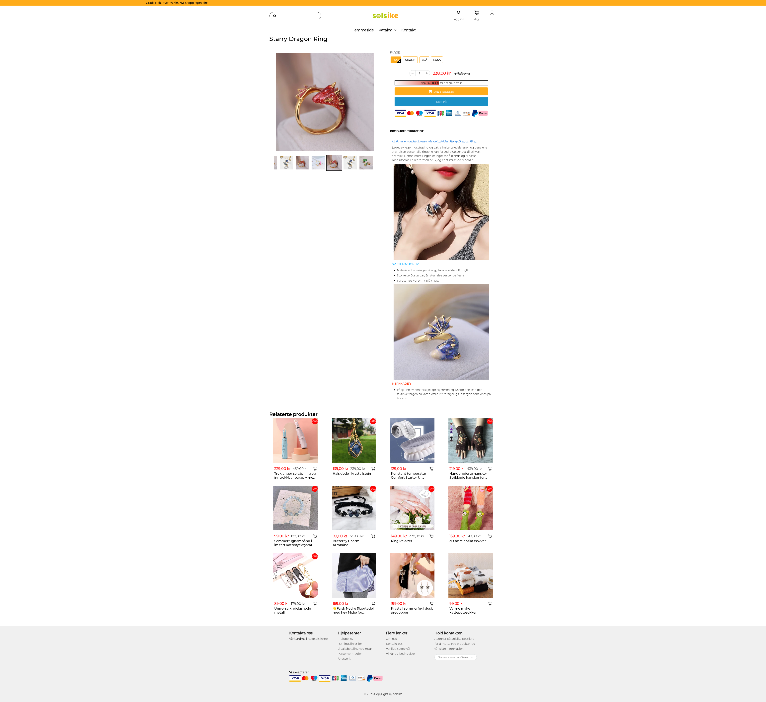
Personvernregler (350, 653)
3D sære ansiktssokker (467, 541)
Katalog (386, 30)
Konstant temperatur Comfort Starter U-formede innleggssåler (409, 477)
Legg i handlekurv (443, 91)
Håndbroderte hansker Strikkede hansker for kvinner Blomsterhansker (470, 477)
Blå (424, 59)
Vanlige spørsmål (398, 649)
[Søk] (275, 16)
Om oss (391, 639)
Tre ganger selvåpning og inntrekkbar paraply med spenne (295, 477)
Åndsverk (344, 658)
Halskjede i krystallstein (352, 473)
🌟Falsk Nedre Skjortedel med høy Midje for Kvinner (353, 612)
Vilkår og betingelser (400, 653)
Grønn (410, 59)
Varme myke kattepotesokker (463, 610)
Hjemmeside (362, 30)
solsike (397, 694)
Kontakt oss (394, 644)
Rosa (437, 59)
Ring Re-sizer (401, 541)
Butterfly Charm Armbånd (346, 543)
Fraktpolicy (345, 639)
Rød (396, 59)
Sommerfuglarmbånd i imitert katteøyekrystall (293, 543)
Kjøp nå (441, 102)
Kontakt (408, 30)
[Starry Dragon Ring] (324, 101)
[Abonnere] (471, 657)
